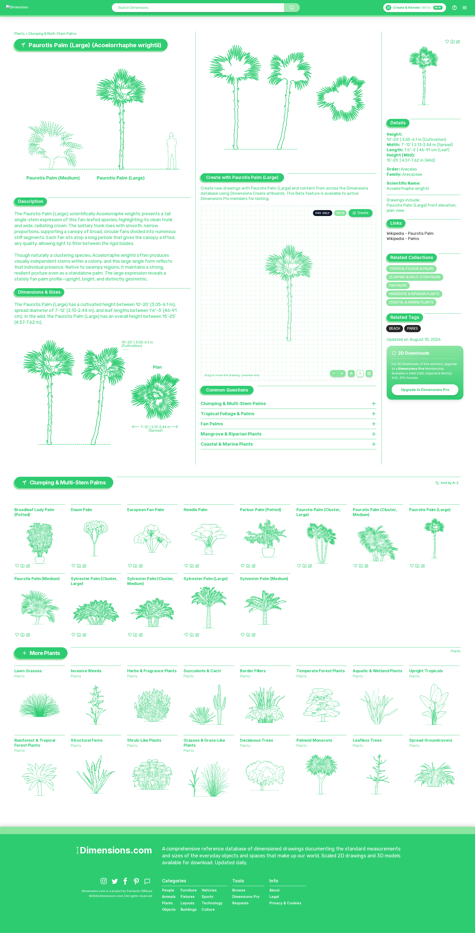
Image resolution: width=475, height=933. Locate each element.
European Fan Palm (145, 509)
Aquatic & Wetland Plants (377, 670)
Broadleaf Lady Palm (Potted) (34, 512)
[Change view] (369, 373)
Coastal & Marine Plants (411, 302)
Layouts (187, 903)
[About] (454, 7)
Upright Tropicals (426, 670)
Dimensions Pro (246, 896)
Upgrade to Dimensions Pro (425, 390)
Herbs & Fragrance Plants (152, 670)
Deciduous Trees (256, 740)
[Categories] (464, 7)
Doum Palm (81, 509)
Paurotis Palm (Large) (430, 509)
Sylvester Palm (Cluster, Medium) (150, 581)
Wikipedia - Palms (403, 238)
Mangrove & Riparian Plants (414, 294)
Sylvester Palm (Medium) (264, 578)
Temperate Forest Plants (320, 670)
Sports (207, 896)
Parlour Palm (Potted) (260, 509)
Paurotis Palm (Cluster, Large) (318, 512)
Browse (238, 890)
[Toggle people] (360, 373)
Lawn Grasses (28, 670)
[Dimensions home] (17, 7)
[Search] (292, 7)
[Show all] (351, 373)
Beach (394, 328)
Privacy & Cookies (285, 903)
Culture (208, 909)
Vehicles (209, 890)
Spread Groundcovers (430, 740)
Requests (240, 903)
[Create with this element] (458, 41)
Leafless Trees (367, 740)
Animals (169, 896)
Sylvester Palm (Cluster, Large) (94, 581)
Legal (274, 896)
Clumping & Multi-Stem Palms (52, 34)
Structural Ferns (87, 740)
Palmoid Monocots (314, 740)
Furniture (189, 890)
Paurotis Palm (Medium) (37, 578)
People (168, 890)
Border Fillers (253, 670)
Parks (412, 328)
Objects (169, 909)
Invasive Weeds (86, 670)
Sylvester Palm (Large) (206, 578)
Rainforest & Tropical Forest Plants (34, 743)
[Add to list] (452, 41)
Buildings (189, 909)
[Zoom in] (342, 373)
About (274, 890)
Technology (212, 903)
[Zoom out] (334, 373)
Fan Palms (398, 285)
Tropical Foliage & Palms (411, 269)
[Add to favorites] (447, 41)
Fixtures (188, 896)
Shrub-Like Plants (144, 740)
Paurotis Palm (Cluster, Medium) (375, 512)
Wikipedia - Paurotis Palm (410, 233)
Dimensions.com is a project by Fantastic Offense (117, 891)
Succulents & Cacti (202, 670)
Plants (19, 34)
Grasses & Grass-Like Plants (204, 743)
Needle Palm (195, 509)
